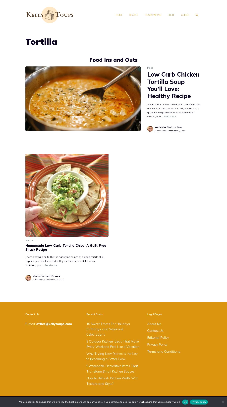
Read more (170, 116)
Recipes (133, 14)
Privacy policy (199, 402)
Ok (185, 402)
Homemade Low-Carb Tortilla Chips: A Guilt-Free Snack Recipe (65, 247)
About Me (154, 324)
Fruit (171, 14)
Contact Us (155, 331)
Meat (150, 67)
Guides (185, 14)
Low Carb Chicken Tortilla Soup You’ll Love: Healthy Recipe (173, 85)
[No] (223, 402)
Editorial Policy (158, 338)
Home (119, 14)
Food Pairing (153, 14)
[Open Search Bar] (197, 15)
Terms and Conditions (163, 351)
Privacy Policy (157, 345)
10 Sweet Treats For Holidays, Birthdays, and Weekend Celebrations (108, 329)
